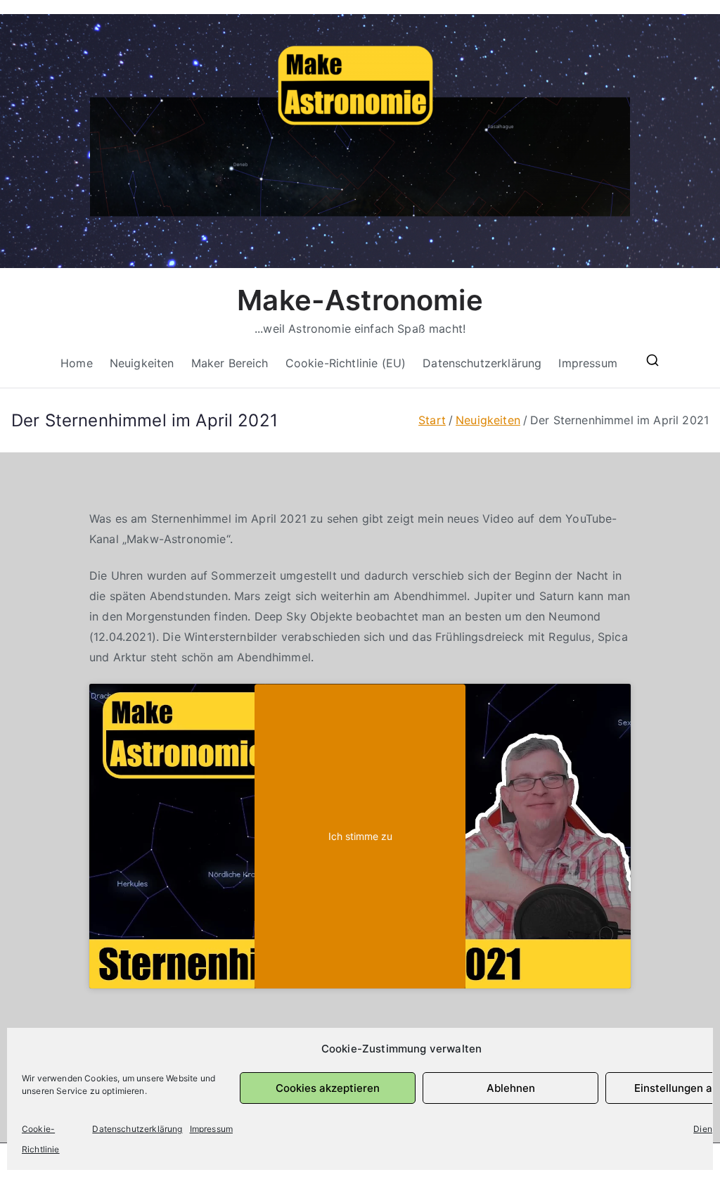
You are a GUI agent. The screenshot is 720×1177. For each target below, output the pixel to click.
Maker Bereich (230, 363)
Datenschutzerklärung (137, 1129)
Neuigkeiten (142, 363)
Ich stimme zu (360, 836)
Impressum (211, 1129)
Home (76, 363)
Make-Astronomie (359, 300)
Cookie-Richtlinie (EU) (345, 363)
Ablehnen (511, 1088)
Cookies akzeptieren (328, 1088)
